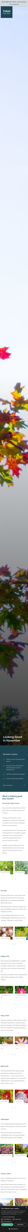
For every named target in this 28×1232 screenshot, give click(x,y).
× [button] (26, 1207)
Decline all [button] (20, 1224)
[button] (12, 879)
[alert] (14, 1219)
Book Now (18, 12)
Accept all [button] (7, 1224)
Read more (19, 1214)
